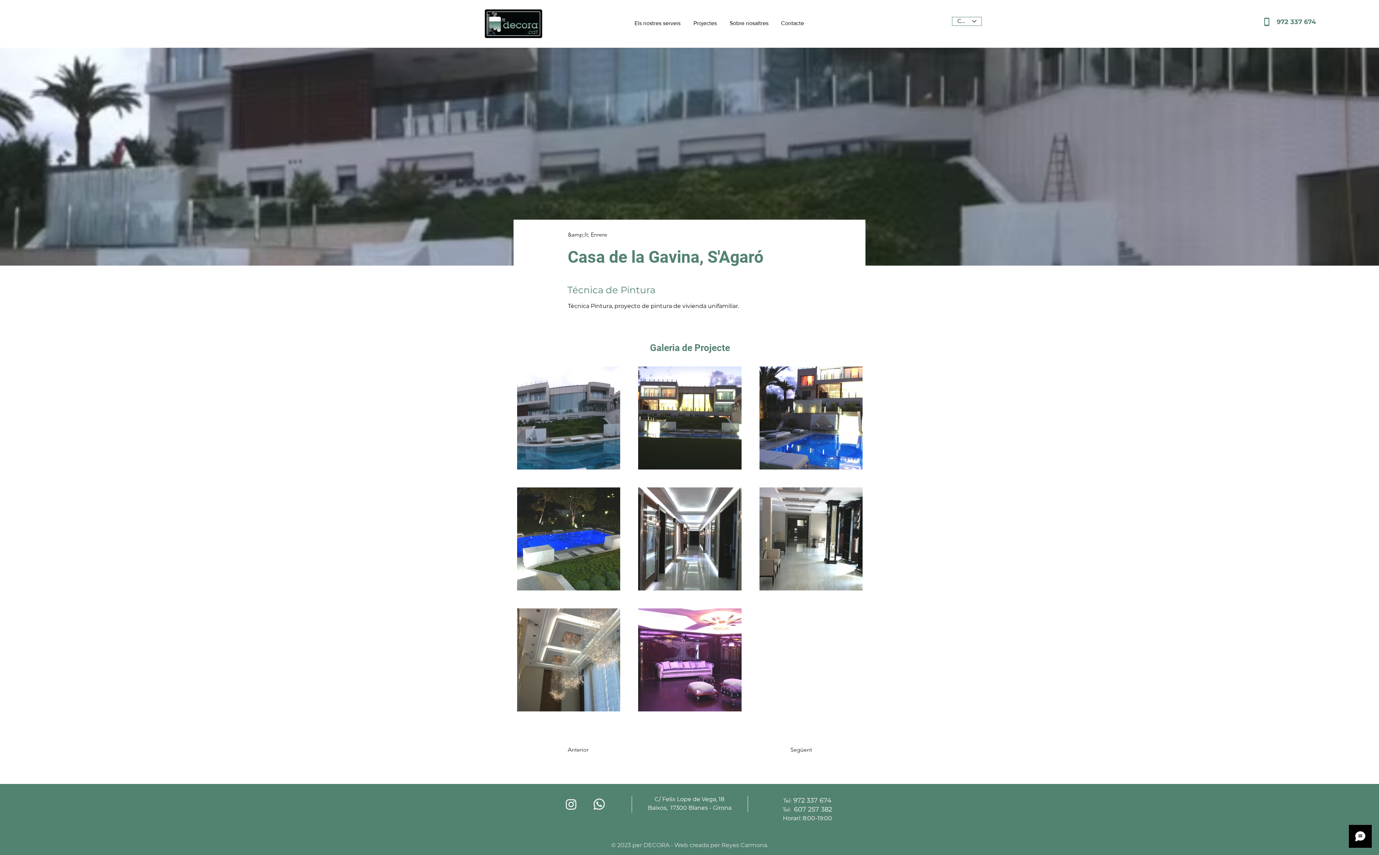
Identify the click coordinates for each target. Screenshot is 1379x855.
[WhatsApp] (599, 804)
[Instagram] (571, 804)
